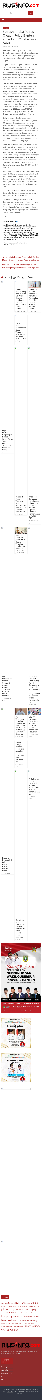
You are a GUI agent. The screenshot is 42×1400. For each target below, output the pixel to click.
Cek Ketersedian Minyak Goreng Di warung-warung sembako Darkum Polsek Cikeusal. (7, 686)
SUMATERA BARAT (6, 1326)
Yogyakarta (11, 1329)
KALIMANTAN (10, 1313)
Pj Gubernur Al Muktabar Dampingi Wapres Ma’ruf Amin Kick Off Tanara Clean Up (34, 786)
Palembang (32, 1320)
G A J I (14, 1306)
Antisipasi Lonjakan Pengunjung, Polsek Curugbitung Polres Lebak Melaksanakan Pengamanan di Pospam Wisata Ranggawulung (34, 689)
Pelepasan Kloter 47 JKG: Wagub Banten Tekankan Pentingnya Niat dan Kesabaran (20, 543)
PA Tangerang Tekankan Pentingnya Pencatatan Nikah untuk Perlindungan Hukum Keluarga (20, 725)
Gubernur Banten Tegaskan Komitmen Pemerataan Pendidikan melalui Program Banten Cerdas (34, 299)
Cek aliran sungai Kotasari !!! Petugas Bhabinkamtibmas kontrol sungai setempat (21, 928)
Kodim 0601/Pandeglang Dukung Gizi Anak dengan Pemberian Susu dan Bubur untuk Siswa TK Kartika (21, 299)
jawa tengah (29, 1309)
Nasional (6, 1320)
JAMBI (11, 1310)
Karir (2, 1376)
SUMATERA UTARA (32, 1326)
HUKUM (18, 1306)
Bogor (3, 1306)
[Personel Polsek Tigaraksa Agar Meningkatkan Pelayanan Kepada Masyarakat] (21, 348)
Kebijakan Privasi (6, 1373)
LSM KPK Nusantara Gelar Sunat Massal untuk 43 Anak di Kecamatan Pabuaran (33, 724)
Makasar (26, 1316)
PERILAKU (14, 1323)
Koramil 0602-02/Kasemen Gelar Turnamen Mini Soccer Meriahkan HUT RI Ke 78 (21, 331)
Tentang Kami (5, 1367)
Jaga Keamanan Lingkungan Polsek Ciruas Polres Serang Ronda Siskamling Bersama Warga (7, 440)
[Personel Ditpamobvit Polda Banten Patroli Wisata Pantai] (7, 709)
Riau (26, 1323)
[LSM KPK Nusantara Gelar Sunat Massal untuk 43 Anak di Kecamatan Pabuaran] (34, 709)
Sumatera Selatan (18, 1326)
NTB (19, 1321)
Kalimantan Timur (29, 1313)
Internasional (34, 1306)
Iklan (23, 1306)
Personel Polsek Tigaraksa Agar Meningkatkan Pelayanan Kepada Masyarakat (21, 504)
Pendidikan (8, 1323)
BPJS (6, 1306)
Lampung (6, 1316)
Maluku (30, 1316)
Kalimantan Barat (19, 1313)
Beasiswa (27, 1303)
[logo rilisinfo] (21, 1342)
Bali (6, 1303)
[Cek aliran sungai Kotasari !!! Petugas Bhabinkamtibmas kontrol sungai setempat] (21, 771)
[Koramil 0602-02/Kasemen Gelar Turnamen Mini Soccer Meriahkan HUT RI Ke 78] (21, 316)
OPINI (24, 1320)
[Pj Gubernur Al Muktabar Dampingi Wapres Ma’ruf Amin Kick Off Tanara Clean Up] (34, 771)
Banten (6, 28)
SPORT (33, 1324)
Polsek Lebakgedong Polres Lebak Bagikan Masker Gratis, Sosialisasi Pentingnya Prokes (20, 258)
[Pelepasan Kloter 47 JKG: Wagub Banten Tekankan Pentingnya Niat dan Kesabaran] (21, 528)
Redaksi (15, 46)
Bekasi (34, 1302)
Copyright (4, 1370)
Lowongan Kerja (18, 1316)
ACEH (3, 1303)
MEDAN (36, 1316)
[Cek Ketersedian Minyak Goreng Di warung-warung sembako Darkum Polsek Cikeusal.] (7, 528)
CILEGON (10, 1306)
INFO (27, 1306)
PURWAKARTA (20, 1323)
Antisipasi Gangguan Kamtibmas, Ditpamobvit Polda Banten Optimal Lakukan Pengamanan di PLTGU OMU (34, 507)
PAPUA (3, 1324)
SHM (29, 1323)
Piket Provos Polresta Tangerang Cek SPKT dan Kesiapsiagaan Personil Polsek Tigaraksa (20, 268)
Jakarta (5, 1309)
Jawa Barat (18, 1309)
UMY (3, 1330)
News (14, 1320)
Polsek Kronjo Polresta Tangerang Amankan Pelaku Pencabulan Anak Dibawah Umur (20, 752)
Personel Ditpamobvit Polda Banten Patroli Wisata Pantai (7, 864)
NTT (22, 1320)
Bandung (11, 1303)
